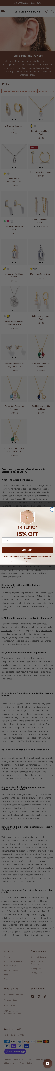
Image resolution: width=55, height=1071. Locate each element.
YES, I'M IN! (27, 549)
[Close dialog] (52, 509)
